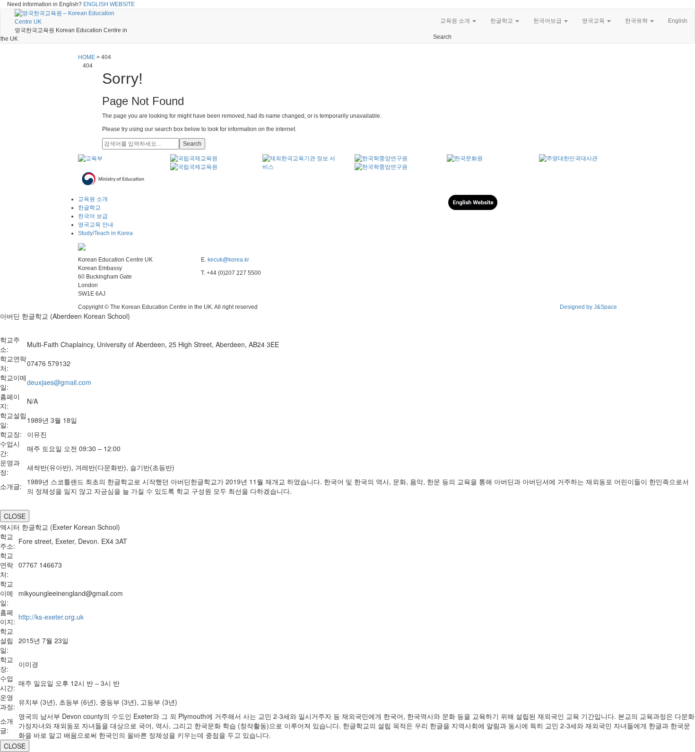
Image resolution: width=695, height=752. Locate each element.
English (677, 20)
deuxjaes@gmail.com (59, 382)
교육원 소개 (455, 20)
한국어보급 (548, 20)
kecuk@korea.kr (228, 259)
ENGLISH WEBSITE (109, 4)
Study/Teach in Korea (105, 233)
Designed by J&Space (588, 307)
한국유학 (637, 20)
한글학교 (502, 20)
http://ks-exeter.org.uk (51, 616)
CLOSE (15, 516)
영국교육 (594, 20)
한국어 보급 (93, 216)
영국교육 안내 (95, 224)
